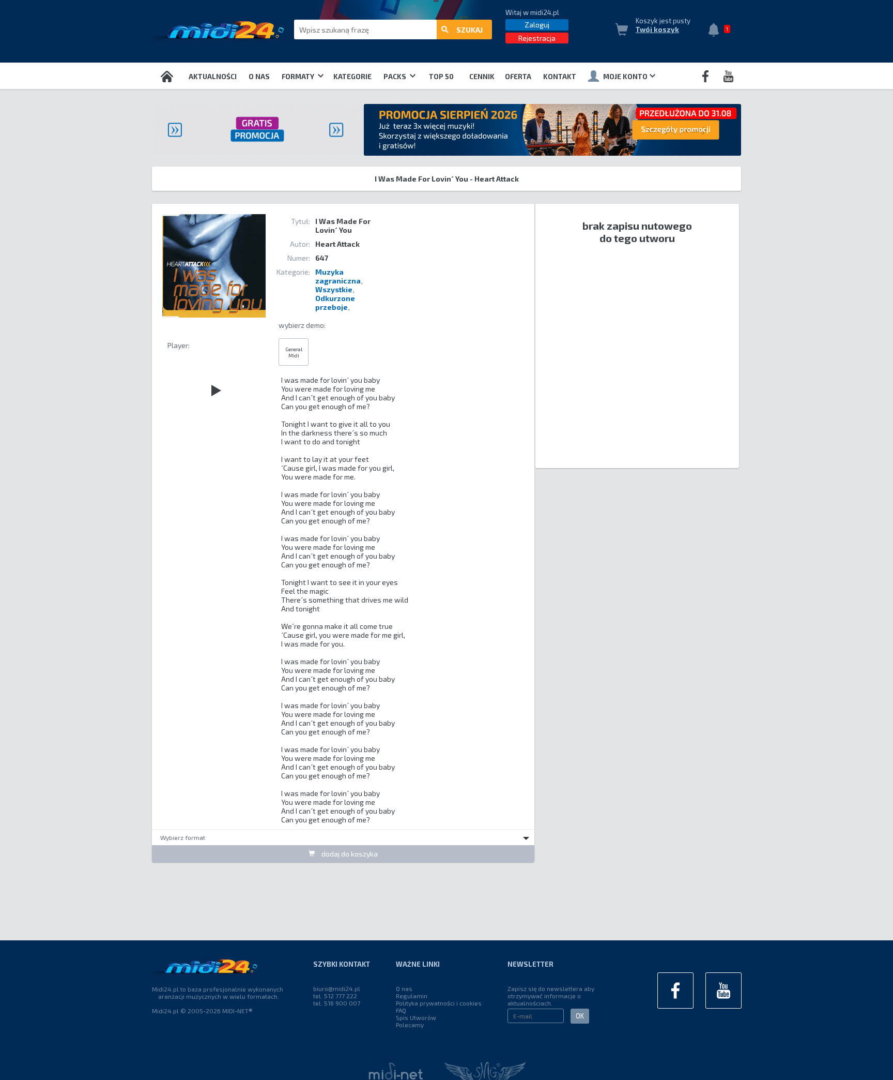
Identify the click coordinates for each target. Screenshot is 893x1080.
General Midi (293, 352)
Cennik (482, 76)
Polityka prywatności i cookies (439, 1003)
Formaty (299, 76)
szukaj (469, 29)
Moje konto (625, 76)
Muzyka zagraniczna (338, 276)
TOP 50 (441, 76)
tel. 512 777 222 (335, 995)
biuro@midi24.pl (336, 988)
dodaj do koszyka (349, 853)
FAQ (401, 1010)
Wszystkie (333, 289)
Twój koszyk (657, 29)
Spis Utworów (416, 1017)
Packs (395, 76)
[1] (716, 31)
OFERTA (518, 76)
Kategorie (352, 76)
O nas (259, 76)
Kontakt (559, 76)
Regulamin (411, 995)
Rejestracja (537, 38)
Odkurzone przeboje (335, 302)
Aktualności (213, 76)
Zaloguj (537, 24)
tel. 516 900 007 (336, 1003)
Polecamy (410, 1024)
